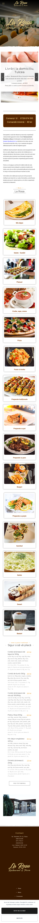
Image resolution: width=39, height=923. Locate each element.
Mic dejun (19, 223)
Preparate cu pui (19, 428)
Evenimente (20, 896)
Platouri (19, 282)
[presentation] (2, 77)
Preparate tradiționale (20, 399)
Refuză (19, 918)
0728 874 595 (26, 118)
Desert (19, 604)
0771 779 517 (19, 841)
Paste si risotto (19, 369)
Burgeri (19, 487)
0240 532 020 (19, 838)
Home (19, 888)
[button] (19, 98)
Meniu (19, 892)
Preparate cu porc (19, 458)
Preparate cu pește (19, 516)
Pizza (20, 340)
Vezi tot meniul (19, 783)
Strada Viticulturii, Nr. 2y (10, 141)
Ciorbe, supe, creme (19, 311)
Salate (19, 575)
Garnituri (19, 546)
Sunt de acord (19, 910)
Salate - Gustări (19, 253)
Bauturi (19, 633)
